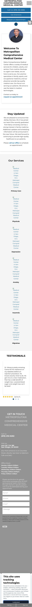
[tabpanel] (16, 379)
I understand (16, 602)
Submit (4, 526)
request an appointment (13, 97)
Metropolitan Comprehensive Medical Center (13, 3)
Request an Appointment (16, 20)
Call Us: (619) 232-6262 (16, 10)
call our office (14, 143)
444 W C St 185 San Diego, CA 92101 (9, 446)
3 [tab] (18, 399)
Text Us (25, 605)
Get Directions (16, 15)
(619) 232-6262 (7, 436)
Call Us (9, 605)
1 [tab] (13, 399)
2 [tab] (15, 399)
